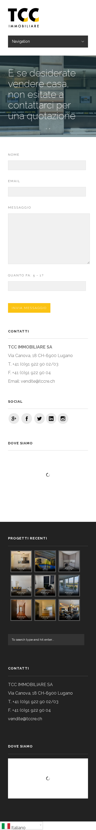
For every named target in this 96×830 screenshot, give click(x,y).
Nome (13, 154)
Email (14, 181)
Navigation (21, 41)
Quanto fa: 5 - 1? (26, 275)
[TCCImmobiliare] (14, 418)
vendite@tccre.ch (38, 381)
